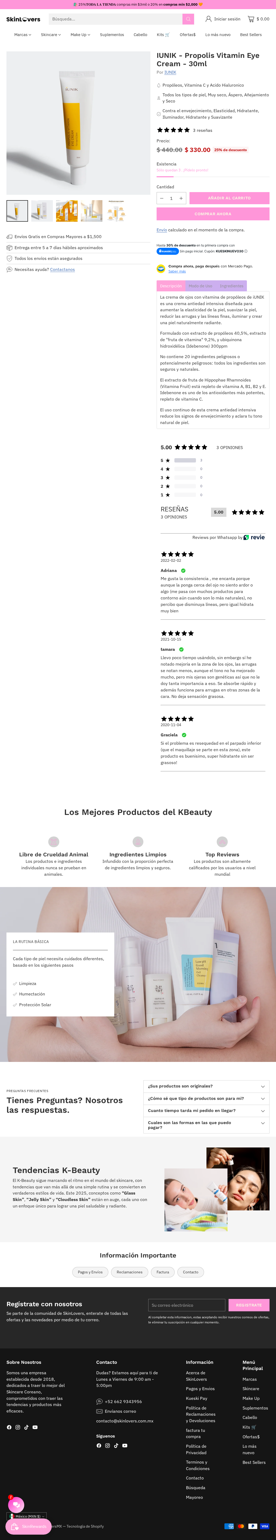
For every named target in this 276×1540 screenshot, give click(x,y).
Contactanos (62, 269)
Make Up (251, 1398)
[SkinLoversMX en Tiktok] (26, 1428)
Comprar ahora (213, 213)
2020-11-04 (171, 724)
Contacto (195, 1478)
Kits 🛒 (250, 1427)
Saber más (177, 271)
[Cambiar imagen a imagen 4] (91, 211)
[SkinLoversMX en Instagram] (18, 1428)
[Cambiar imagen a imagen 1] (17, 211)
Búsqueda (195, 1487)
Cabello (250, 1417)
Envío (162, 229)
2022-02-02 (171, 560)
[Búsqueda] (188, 19)
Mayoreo (194, 1497)
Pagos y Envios (200, 1388)
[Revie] (254, 537)
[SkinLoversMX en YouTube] (35, 1428)
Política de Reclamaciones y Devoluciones (201, 1414)
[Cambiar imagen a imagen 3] (67, 211)
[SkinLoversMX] (23, 19)
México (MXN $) (28, 1516)
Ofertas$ (251, 1436)
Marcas (250, 1379)
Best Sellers (254, 1462)
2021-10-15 (171, 639)
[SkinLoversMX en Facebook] (9, 1428)
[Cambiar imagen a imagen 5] (116, 211)
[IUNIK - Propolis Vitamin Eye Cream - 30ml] (78, 123)
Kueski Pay (196, 1398)
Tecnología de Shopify (85, 1526)
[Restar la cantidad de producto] (162, 198)
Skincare (251, 1388)
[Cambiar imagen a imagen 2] (42, 211)
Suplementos (255, 1408)
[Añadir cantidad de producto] (181, 198)
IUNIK (170, 72)
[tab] (171, 285)
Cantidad (165, 186)
